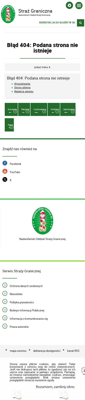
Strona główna (22, 87)
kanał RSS (73, 351)
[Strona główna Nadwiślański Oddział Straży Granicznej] (42, 221)
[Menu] (79, 6)
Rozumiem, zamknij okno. (55, 386)
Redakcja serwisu (23, 91)
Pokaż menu (41, 67)
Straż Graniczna (26, 10)
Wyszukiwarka (22, 83)
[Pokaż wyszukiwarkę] (80, 23)
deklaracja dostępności (46, 351)
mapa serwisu (18, 351)
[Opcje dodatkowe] (69, 6)
